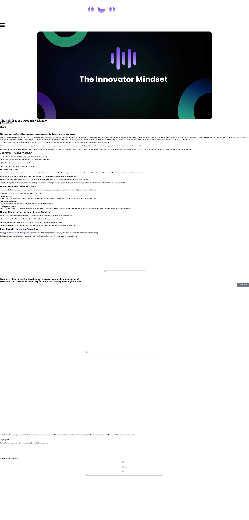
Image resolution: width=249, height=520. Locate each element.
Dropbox (6, 169)
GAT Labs (21, 458)
